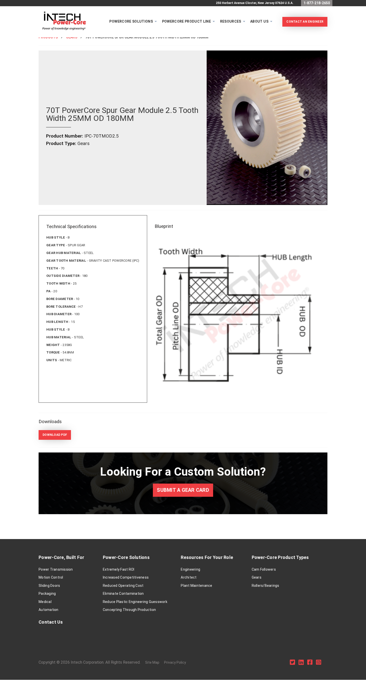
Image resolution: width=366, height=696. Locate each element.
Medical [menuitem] (45, 602)
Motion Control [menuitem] (51, 577)
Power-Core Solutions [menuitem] (126, 557)
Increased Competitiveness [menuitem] (126, 577)
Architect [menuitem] (188, 577)
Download (55, 435)
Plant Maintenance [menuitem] (196, 586)
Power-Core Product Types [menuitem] (280, 557)
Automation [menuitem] (49, 610)
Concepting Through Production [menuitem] (129, 610)
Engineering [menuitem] (190, 569)
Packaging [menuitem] (47, 594)
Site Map (152, 662)
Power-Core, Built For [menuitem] (61, 557)
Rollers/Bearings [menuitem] (265, 586)
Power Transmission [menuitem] (56, 569)
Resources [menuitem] (230, 21)
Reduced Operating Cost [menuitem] (123, 586)
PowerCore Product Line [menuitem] (186, 21)
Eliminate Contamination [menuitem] (123, 594)
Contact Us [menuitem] (51, 622)
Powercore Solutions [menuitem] (131, 21)
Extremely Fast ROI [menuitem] (118, 569)
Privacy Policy (175, 662)
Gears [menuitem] (256, 577)
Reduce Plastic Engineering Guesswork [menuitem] (135, 602)
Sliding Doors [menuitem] (49, 586)
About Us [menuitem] (259, 21)
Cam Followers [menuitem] (264, 569)
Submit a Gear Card (183, 490)
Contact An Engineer (304, 21)
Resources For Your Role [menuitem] (207, 557)
